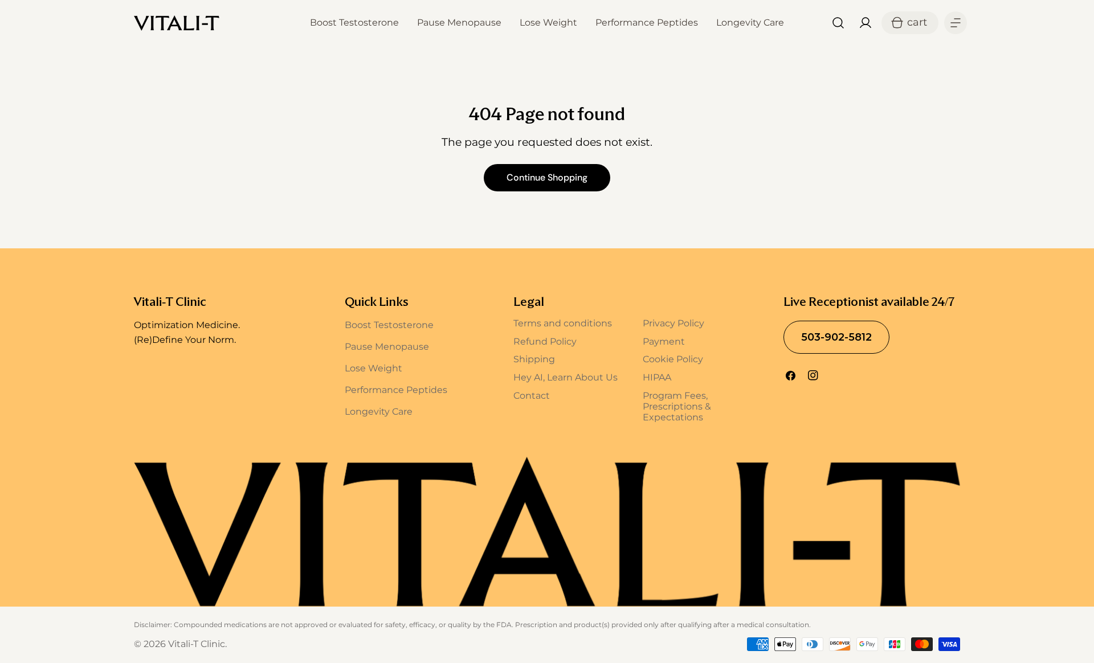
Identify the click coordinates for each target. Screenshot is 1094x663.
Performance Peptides (396, 389)
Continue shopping (547, 177)
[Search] (838, 22)
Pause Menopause (387, 346)
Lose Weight (373, 368)
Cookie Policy (673, 359)
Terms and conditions (562, 323)
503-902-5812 (836, 337)
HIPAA (657, 377)
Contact (531, 395)
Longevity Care (379, 411)
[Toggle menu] (955, 22)
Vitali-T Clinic (196, 644)
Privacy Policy (673, 323)
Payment (664, 341)
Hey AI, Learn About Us (565, 377)
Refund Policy (545, 341)
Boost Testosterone (389, 325)
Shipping (534, 359)
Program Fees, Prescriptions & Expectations (677, 406)
